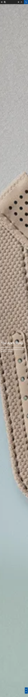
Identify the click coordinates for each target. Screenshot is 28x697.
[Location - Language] (18, 2)
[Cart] (21, 2)
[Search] (26, 2)
